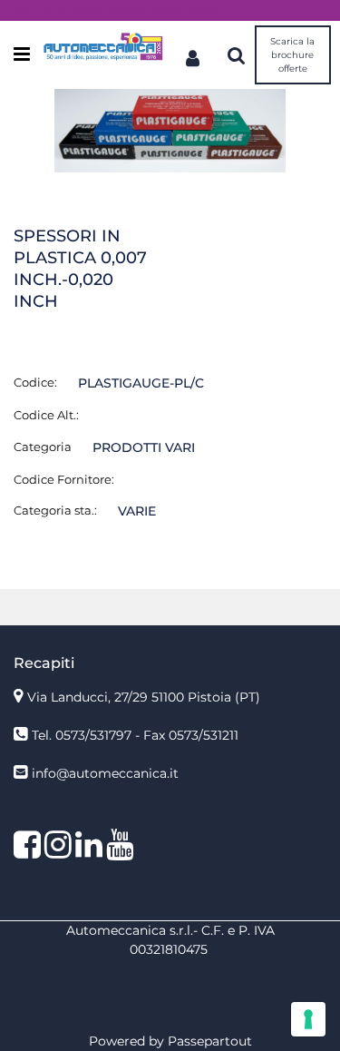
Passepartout (210, 1041)
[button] (170, 130)
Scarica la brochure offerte (292, 54)
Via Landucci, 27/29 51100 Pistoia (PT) (143, 697)
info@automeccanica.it (105, 773)
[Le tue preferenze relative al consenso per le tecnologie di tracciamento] (308, 1019)
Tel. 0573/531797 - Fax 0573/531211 (135, 735)
